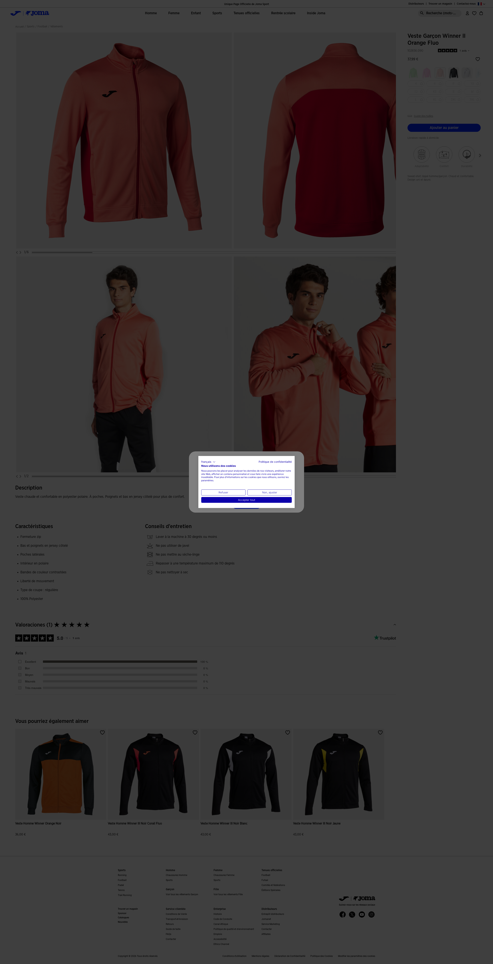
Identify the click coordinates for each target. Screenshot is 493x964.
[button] (208, 462)
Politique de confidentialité (275, 461)
